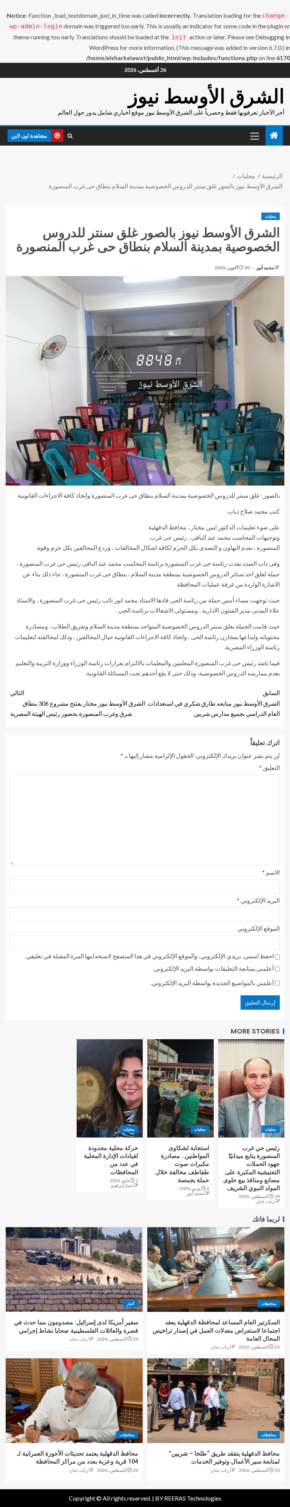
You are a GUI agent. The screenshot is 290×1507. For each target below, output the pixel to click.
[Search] (70, 136)
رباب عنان (265, 1201)
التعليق (269, 767)
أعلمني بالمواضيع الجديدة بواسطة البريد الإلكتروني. (212, 982)
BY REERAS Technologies (188, 1498)
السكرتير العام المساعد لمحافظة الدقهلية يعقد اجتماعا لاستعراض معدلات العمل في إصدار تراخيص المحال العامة (216, 1330)
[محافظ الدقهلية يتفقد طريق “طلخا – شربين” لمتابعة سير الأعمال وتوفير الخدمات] (215, 1400)
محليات (270, 216)
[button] (254, 135)
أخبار (130, 1303)
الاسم (271, 872)
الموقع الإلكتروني (259, 928)
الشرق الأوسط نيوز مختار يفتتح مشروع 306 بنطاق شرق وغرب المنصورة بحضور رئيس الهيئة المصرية (77, 703)
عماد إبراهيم (122, 1185)
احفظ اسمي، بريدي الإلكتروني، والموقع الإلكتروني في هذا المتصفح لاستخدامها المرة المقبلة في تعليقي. (149, 955)
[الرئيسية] (274, 135)
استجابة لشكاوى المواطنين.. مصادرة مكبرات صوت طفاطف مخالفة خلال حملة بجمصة (182, 1164)
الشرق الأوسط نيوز (206, 96)
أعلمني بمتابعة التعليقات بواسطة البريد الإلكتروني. (213, 968)
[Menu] (254, 135)
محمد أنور (264, 267)
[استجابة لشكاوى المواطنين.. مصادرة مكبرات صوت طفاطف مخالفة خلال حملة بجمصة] (180, 1088)
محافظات (268, 1303)
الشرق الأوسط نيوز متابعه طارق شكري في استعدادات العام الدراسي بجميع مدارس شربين (214, 703)
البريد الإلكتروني (258, 900)
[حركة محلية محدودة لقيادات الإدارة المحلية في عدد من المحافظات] (110, 1088)
